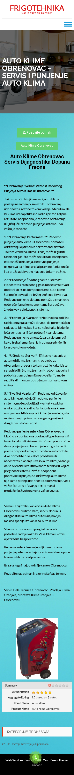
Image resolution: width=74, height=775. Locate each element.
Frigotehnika (37, 7)
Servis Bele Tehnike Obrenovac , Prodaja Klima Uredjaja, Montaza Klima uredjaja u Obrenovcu (37, 595)
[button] (37, 133)
